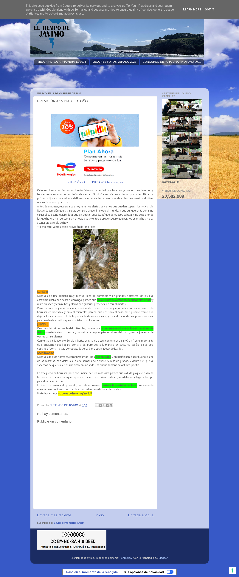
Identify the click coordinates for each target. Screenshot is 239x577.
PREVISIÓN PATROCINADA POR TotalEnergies (95, 182)
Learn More (192, 9)
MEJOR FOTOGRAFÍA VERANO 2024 (62, 61)
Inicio (99, 515)
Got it (209, 9)
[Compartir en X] (104, 405)
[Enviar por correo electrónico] (97, 405)
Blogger (163, 557)
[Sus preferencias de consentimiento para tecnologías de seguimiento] (232, 570)
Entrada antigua (141, 515)
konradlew (126, 557)
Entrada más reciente (54, 515)
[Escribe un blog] (100, 405)
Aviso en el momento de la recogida (92, 572)
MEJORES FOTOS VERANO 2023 (114, 61)
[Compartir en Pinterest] (111, 405)
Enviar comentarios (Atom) (69, 522)
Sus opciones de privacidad (144, 572)
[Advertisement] (102, 78)
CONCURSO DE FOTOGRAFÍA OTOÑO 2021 (172, 61)
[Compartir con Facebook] (107, 405)
